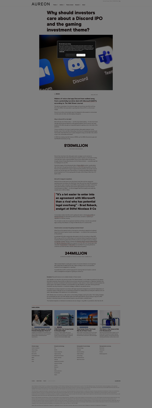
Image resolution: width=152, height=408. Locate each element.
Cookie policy (61, 51)
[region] (76, 49)
